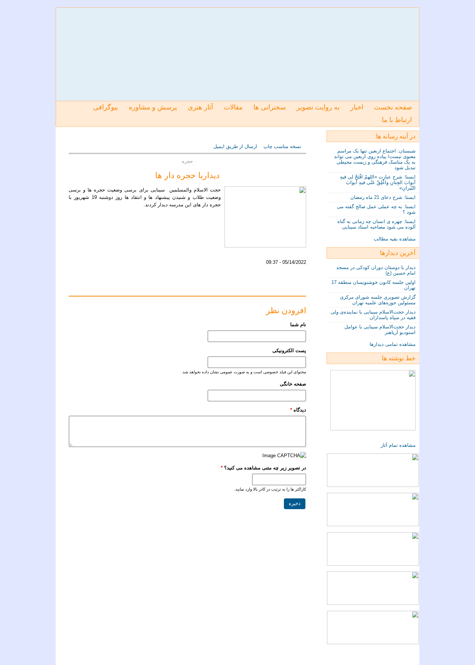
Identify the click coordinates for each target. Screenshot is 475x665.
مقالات (233, 107)
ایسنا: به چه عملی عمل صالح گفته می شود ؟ (376, 209)
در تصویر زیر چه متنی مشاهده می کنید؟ (263, 468)
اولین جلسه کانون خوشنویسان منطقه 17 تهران (373, 285)
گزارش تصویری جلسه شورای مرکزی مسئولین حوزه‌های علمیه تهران (378, 299)
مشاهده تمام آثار (398, 445)
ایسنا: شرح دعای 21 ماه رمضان (383, 197)
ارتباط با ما (397, 120)
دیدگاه (298, 410)
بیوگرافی (105, 107)
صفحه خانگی (293, 384)
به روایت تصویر (318, 107)
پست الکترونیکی (289, 350)
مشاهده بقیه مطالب (395, 239)
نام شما (298, 324)
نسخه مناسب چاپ (282, 146)
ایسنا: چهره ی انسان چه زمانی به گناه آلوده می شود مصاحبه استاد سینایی (376, 224)
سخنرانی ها (269, 107)
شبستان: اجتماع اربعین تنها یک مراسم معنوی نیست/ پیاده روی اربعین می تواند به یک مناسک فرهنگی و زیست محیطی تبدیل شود (375, 159)
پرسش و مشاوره (153, 107)
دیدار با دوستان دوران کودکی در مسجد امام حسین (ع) (376, 270)
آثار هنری (200, 107)
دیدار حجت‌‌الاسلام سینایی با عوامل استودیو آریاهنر (380, 329)
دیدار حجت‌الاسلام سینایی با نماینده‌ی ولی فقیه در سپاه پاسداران (373, 314)
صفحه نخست (393, 107)
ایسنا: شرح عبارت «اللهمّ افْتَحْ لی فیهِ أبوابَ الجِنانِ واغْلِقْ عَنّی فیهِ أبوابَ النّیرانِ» (378, 182)
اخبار (356, 107)
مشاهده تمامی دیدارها (393, 344)
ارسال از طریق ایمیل (236, 146)
